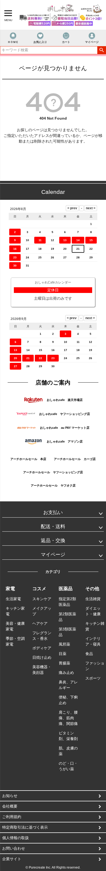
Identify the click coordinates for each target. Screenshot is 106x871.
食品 (89, 653)
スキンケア (41, 599)
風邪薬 (64, 644)
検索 (101, 50)
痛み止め (66, 672)
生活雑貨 (93, 599)
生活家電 (13, 599)
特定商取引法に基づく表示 (25, 827)
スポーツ (93, 678)
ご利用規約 (11, 817)
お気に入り (40, 41)
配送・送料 (53, 526)
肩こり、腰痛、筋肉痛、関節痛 (68, 718)
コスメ (39, 588)
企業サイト (11, 859)
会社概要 (9, 806)
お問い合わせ (13, 848)
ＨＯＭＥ (13, 41)
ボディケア (41, 648)
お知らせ (9, 796)
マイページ (92, 41)
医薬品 (66, 588)
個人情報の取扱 (15, 838)
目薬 (62, 653)
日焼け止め (41, 657)
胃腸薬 (64, 663)
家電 (10, 588)
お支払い (53, 512)
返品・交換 (53, 540)
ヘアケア (40, 623)
